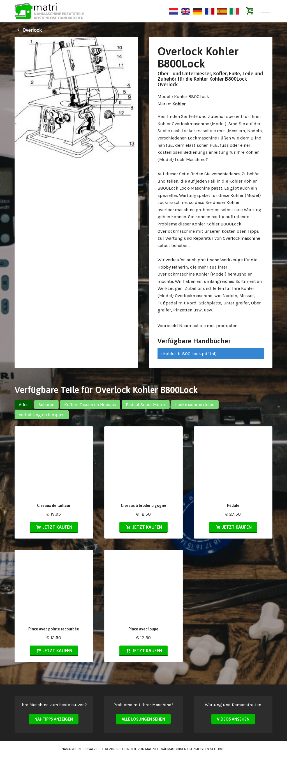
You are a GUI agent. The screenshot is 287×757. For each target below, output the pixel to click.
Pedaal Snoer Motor (145, 404)
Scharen (46, 404)
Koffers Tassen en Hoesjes (90, 404)
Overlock (32, 30)
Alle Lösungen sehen (143, 719)
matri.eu (152, 749)
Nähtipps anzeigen (53, 719)
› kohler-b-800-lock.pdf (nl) (188, 353)
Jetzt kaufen (57, 527)
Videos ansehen (233, 719)
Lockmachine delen (194, 404)
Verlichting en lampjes (41, 414)
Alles (24, 404)
